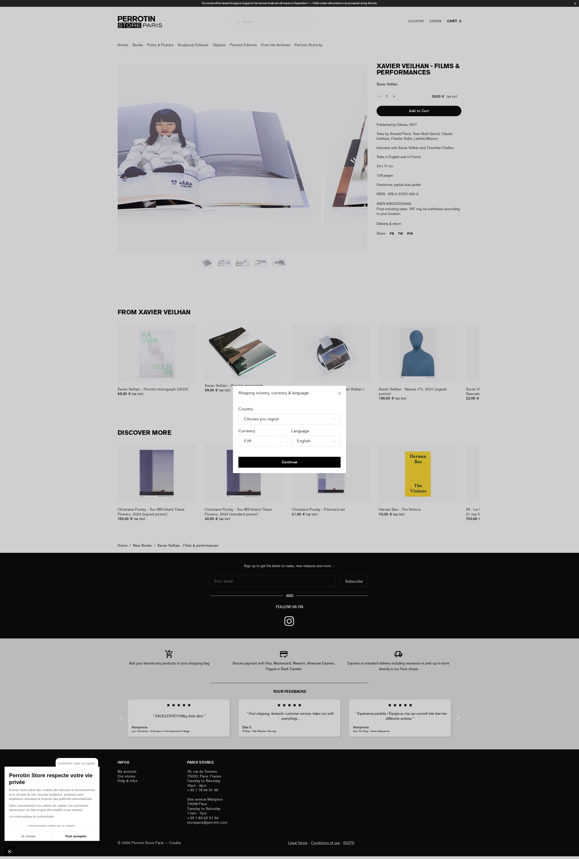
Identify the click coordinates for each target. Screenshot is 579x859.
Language (300, 431)
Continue (289, 462)
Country (245, 409)
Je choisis (28, 836)
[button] (9, 851)
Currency (246, 431)
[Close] (344, 395)
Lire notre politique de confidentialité (31, 816)
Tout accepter (75, 836)
